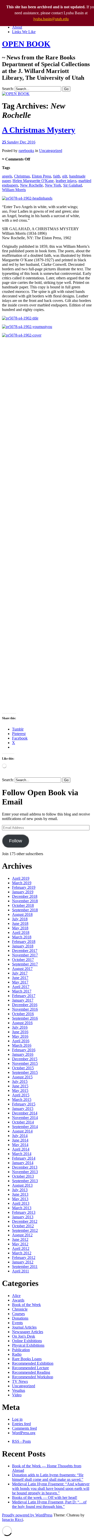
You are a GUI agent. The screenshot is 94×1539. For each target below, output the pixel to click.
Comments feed (24, 1428)
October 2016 (23, 1014)
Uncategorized (50, 150)
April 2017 (20, 987)
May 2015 (20, 1090)
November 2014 (25, 1117)
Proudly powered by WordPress (27, 1515)
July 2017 (20, 973)
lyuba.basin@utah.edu (51, 19)
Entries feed (21, 1424)
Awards (18, 1300)
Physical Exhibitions (28, 1345)
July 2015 (20, 1081)
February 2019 (23, 887)
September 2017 (25, 964)
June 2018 (20, 923)
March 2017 (21, 991)
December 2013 (24, 1167)
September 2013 (25, 1181)
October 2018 (23, 905)
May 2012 (20, 1244)
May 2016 (20, 1036)
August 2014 (22, 1131)
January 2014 (22, 1163)
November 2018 (25, 901)
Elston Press (41, 176)
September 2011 (25, 1266)
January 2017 (22, 1000)
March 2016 (21, 1045)
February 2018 (23, 941)
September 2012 (25, 1230)
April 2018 (20, 932)
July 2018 (20, 919)
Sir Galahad (72, 185)
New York (53, 185)
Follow (15, 840)
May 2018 (20, 928)
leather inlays (66, 181)
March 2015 (21, 1099)
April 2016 (20, 1041)
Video (17, 1395)
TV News (20, 1381)
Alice (16, 1295)
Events (17, 1323)
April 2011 (20, 1271)
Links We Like (24, 32)
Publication (21, 1350)
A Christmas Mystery (38, 129)
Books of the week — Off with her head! (44, 1497)
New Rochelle (31, 185)
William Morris (14, 190)
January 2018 (22, 946)
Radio (17, 1354)
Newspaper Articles (27, 1332)
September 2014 (25, 1126)
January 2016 (22, 1054)
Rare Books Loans (27, 1359)
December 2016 (24, 1005)
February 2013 (23, 1212)
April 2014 (20, 1149)
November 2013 (25, 1172)
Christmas (22, 176)
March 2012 (21, 1253)
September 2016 (25, 1018)
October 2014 (23, 1122)
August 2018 (22, 914)
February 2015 (23, 1104)
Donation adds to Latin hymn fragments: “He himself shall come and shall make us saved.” (47, 1477)
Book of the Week (26, 1305)
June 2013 (20, 1194)
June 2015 (20, 1086)
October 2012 (23, 1226)
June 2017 (20, 978)
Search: (8, 89)
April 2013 (20, 1203)
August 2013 (22, 1185)
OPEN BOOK (26, 43)
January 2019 (22, 892)
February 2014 (23, 1158)
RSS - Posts (21, 1441)
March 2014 (21, 1154)
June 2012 (20, 1239)
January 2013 (22, 1217)
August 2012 (22, 1235)
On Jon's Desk (23, 1336)
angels (7, 176)
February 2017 (23, 996)
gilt (64, 176)
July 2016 (20, 1027)
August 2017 (22, 968)
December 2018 (24, 896)
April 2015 (20, 1095)
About (17, 27)
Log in (17, 1419)
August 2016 (22, 1023)
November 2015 (25, 1063)
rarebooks (26, 150)
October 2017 (23, 959)
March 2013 (21, 1208)
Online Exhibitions (27, 1341)
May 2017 (20, 982)
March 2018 (21, 937)
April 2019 (20, 878)
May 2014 (20, 1145)
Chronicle (20, 1309)
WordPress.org (23, 1433)
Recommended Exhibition (32, 1363)
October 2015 (23, 1068)
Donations (20, 1318)
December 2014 (24, 1113)
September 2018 (25, 910)
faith (56, 176)
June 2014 (20, 1140)
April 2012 (20, 1248)
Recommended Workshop (32, 1377)
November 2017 (25, 955)
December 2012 (24, 1221)
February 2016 (23, 1050)
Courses (18, 1314)
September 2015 (25, 1072)
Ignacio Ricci (12, 1519)
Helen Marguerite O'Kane (33, 181)
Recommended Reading (31, 1372)
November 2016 (25, 1009)
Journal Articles (24, 1327)
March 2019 (21, 883)
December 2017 (24, 950)
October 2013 (23, 1176)
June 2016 (20, 1032)
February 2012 (23, 1257)
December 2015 (24, 1059)
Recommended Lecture (30, 1368)
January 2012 (22, 1262)
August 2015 (22, 1077)
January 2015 (22, 1108)
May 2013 (20, 1199)
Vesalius (18, 1390)
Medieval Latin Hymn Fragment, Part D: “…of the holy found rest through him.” (49, 1504)
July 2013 (20, 1190)
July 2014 (20, 1135)
